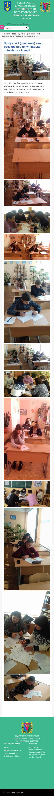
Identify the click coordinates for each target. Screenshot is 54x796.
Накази (7, 748)
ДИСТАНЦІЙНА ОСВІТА (12, 756)
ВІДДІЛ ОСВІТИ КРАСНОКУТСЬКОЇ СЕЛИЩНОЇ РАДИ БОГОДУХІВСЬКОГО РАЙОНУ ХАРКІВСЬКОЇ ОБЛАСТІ (26, 11)
